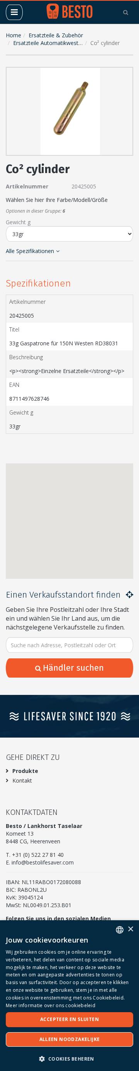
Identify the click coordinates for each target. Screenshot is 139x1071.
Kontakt (22, 780)
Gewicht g (18, 222)
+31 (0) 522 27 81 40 (38, 854)
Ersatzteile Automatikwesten (49, 43)
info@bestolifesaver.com (43, 862)
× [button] (130, 929)
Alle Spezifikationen (30, 251)
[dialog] (69, 995)
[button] (125, 74)
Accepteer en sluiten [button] (69, 1019)
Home (13, 35)
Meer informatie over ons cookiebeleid (50, 1005)
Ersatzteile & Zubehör (56, 35)
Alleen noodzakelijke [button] (69, 1039)
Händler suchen (73, 668)
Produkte (25, 771)
